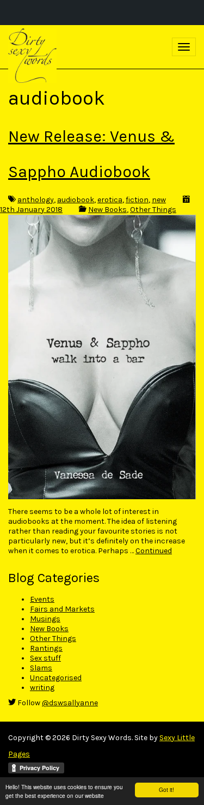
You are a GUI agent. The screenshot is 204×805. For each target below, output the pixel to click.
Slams (41, 668)
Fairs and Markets (62, 609)
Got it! (166, 789)
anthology (35, 199)
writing (42, 687)
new (159, 199)
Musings (45, 619)
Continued (153, 550)
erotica (109, 199)
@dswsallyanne (70, 702)
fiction (137, 199)
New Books (107, 209)
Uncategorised (56, 677)
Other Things (153, 209)
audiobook (75, 199)
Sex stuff (45, 658)
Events (42, 599)
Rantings (46, 648)
